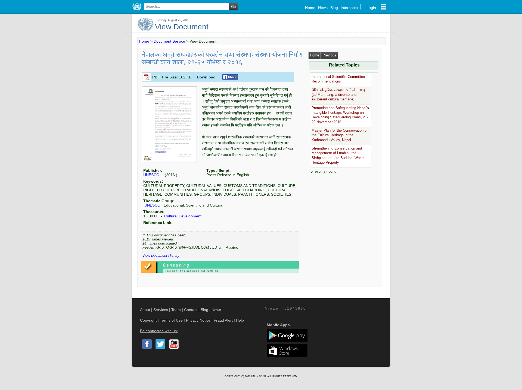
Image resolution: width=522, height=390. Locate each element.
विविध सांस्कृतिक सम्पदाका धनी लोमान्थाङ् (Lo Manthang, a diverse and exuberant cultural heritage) (338, 95)
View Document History (160, 255)
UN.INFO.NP (259, 376)
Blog (334, 7)
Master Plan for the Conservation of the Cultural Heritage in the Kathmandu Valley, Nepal (340, 135)
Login (371, 7)
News (323, 7)
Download (206, 77)
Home (310, 7)
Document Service (169, 41)
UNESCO (151, 175)
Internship (349, 7)
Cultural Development (182, 216)
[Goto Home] (137, 10)
